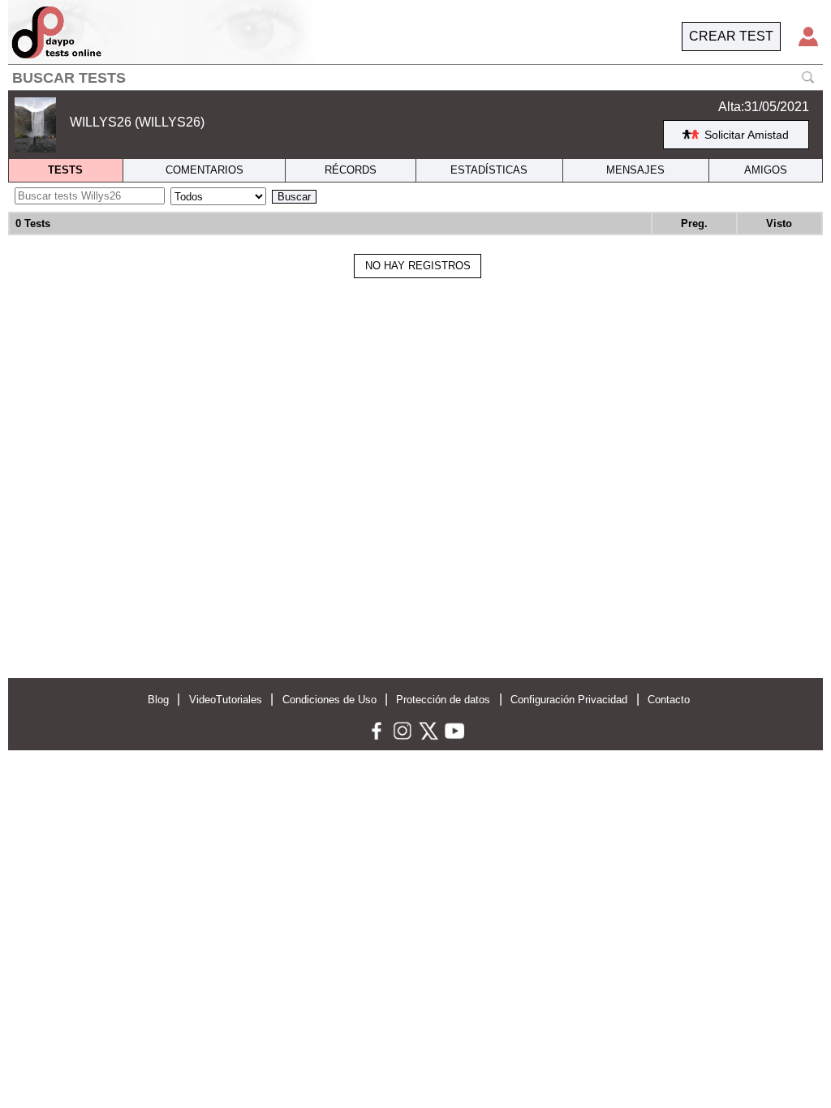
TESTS (65, 170)
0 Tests (32, 223)
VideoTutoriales (225, 700)
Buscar (294, 197)
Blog (158, 700)
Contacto (669, 700)
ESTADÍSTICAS (488, 170)
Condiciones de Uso (329, 700)
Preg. (694, 223)
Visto (779, 223)
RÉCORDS (351, 170)
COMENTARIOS (204, 170)
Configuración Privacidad (568, 700)
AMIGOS (765, 170)
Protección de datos (443, 700)
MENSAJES (635, 170)
